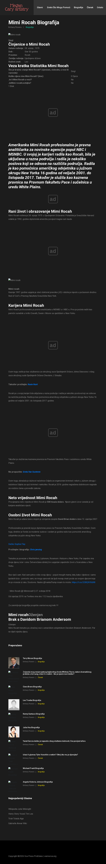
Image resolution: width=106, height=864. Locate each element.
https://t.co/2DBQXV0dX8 (83, 582)
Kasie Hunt (33, 384)
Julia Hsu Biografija (31, 727)
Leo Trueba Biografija (32, 700)
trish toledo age (16, 818)
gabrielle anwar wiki (17, 823)
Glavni (40, 7)
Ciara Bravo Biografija (32, 687)
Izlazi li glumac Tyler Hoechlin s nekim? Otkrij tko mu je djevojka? (50, 755)
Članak (90, 7)
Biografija (78, 7)
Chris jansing (36, 549)
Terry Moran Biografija (32, 658)
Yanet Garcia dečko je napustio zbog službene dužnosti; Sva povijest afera (54, 741)
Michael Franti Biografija (33, 768)
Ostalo (100, 7)
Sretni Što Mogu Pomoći (58, 7)
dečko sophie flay (16, 544)
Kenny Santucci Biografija (34, 714)
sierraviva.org (50, 856)
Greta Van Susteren (31, 472)
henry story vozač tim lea (20, 814)
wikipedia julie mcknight (19, 809)
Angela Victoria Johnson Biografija (38, 782)
